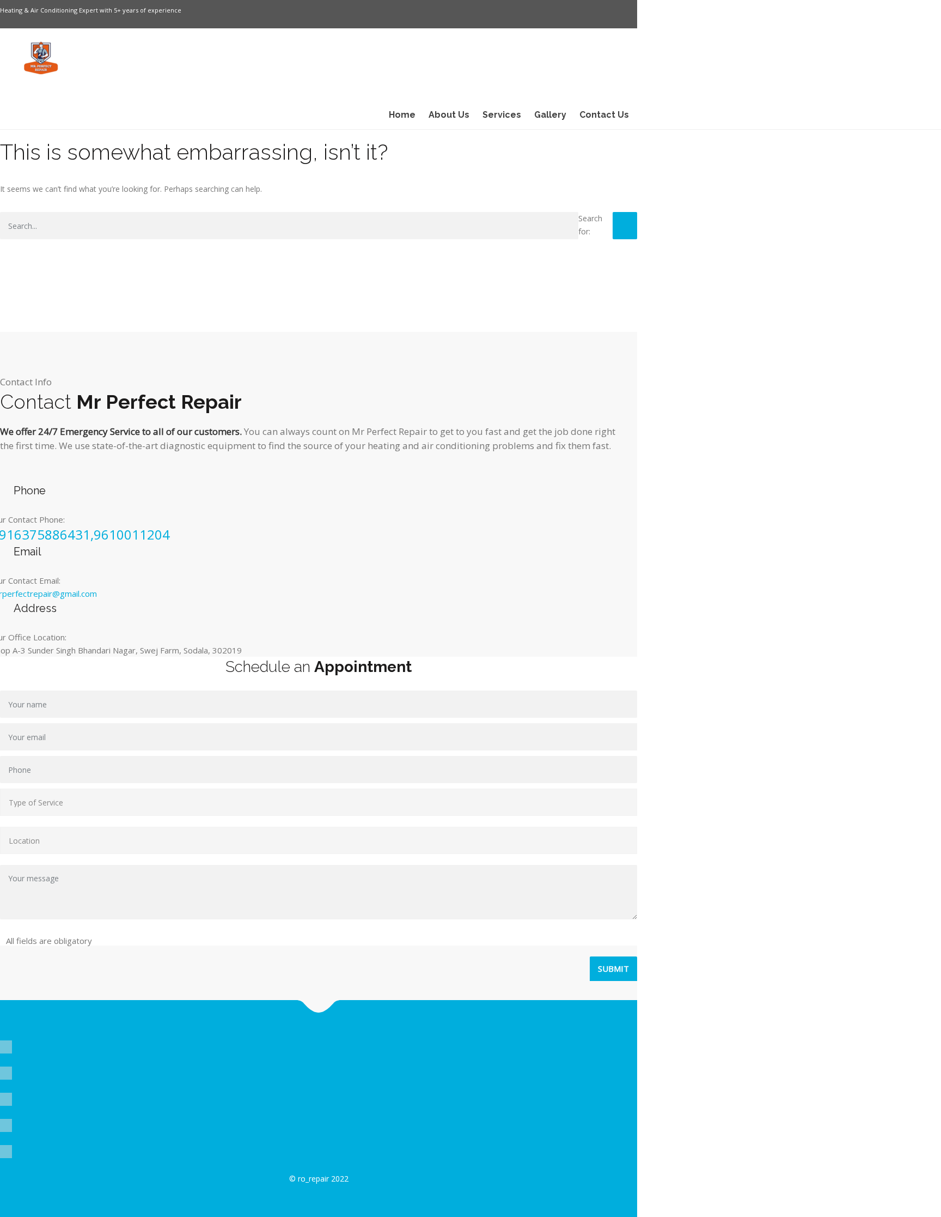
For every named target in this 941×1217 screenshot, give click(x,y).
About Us (449, 115)
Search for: (590, 225)
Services (501, 115)
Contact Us (604, 115)
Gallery (550, 115)
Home (402, 115)
